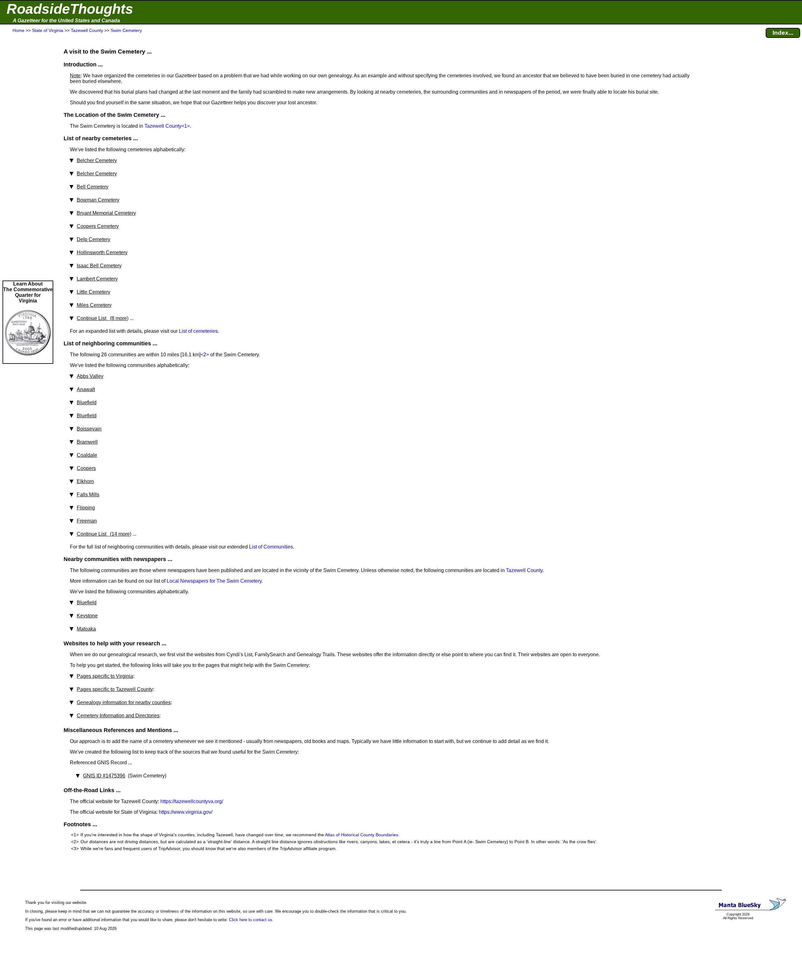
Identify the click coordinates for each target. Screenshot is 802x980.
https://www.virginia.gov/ (185, 812)
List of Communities (271, 546)
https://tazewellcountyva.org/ (191, 801)
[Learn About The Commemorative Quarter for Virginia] (28, 360)
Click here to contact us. (251, 919)
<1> (185, 126)
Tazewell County (162, 126)
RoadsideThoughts (70, 9)
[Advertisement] (28, 157)
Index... (783, 32)
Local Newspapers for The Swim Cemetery (214, 581)
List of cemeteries (198, 331)
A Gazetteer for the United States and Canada (66, 20)
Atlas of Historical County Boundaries (361, 834)
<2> (204, 354)
